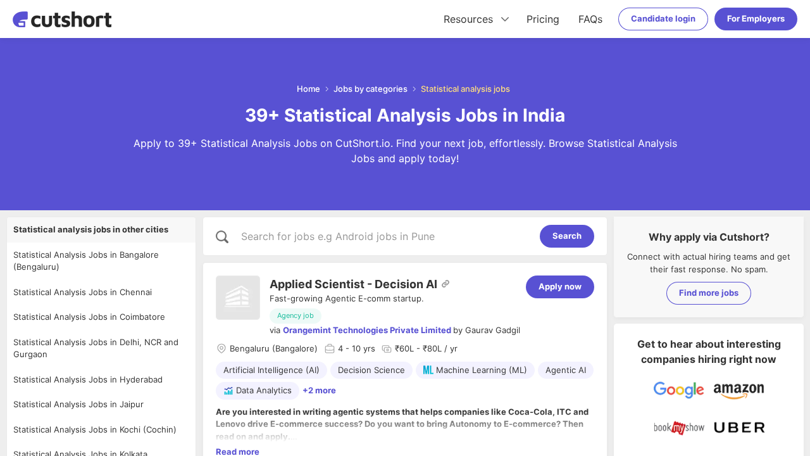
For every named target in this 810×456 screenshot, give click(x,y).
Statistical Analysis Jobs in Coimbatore (89, 317)
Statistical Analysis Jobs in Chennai (82, 292)
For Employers (756, 18)
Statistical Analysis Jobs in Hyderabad (88, 379)
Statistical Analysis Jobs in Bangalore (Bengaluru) (86, 261)
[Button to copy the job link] (445, 284)
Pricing (542, 19)
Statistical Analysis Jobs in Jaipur (78, 404)
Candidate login (663, 18)
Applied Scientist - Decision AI (353, 284)
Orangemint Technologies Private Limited (367, 330)
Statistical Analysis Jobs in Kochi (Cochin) (95, 429)
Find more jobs (708, 293)
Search (567, 236)
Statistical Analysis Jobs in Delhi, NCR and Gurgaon (95, 348)
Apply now (560, 286)
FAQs (590, 19)
